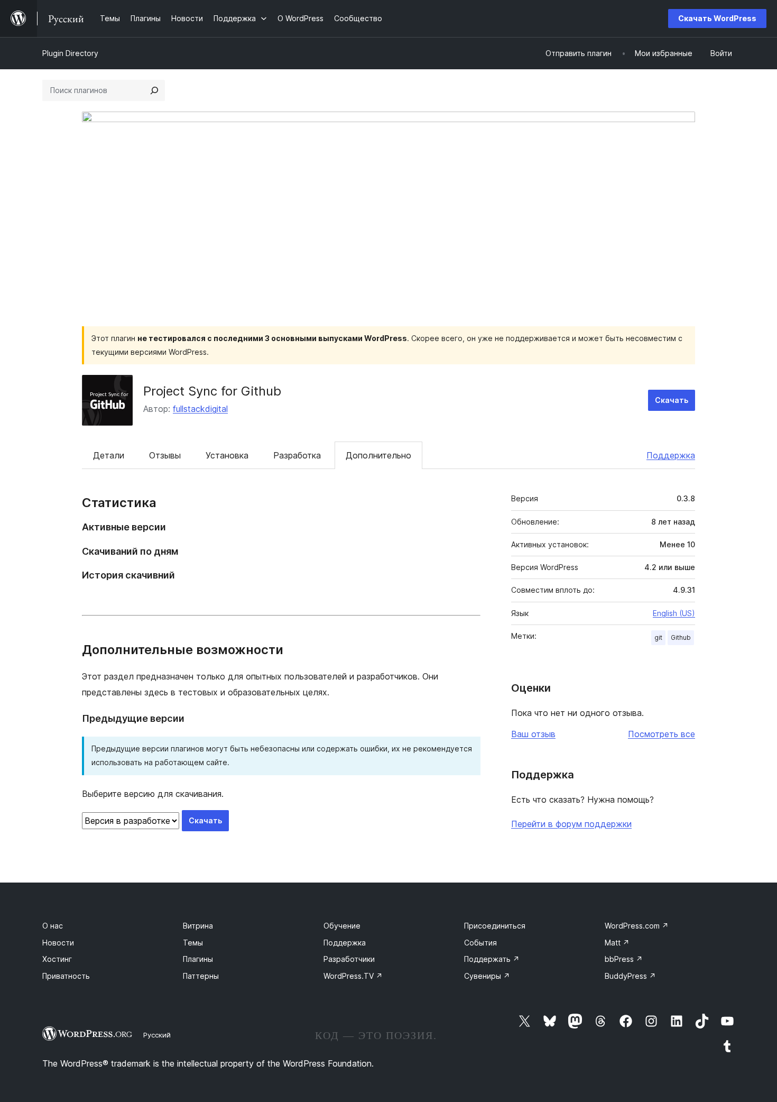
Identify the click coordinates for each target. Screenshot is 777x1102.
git (658, 637)
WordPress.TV (353, 975)
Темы (193, 942)
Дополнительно (378, 455)
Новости (58, 942)
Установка (227, 455)
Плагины (198, 958)
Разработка (297, 455)
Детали (108, 455)
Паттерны (201, 975)
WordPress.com (637, 925)
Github (681, 637)
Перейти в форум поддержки (571, 824)
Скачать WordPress (717, 18)
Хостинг (57, 958)
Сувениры (487, 975)
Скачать (671, 400)
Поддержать (492, 958)
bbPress (624, 958)
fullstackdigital (200, 408)
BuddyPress (630, 975)
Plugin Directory (70, 53)
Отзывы (165, 455)
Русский (157, 1035)
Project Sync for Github (212, 391)
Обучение (341, 925)
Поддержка (670, 455)
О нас (52, 925)
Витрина (198, 925)
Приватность (66, 975)
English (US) (674, 613)
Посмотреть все (661, 734)
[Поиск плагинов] (154, 90)
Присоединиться (494, 925)
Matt (617, 942)
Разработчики (349, 958)
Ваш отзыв (533, 734)
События (480, 942)
